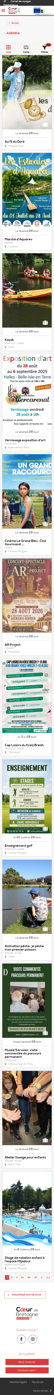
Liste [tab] (8, 52)
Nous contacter (27, 1362)
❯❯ (48, 1277)
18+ (29, 1277)
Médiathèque (11, 5)
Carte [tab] (26, 52)
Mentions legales (18, 1382)
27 (35, 1277)
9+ (22, 1277)
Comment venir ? (27, 1370)
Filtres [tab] (44, 52)
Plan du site (38, 1382)
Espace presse (40, 1390)
